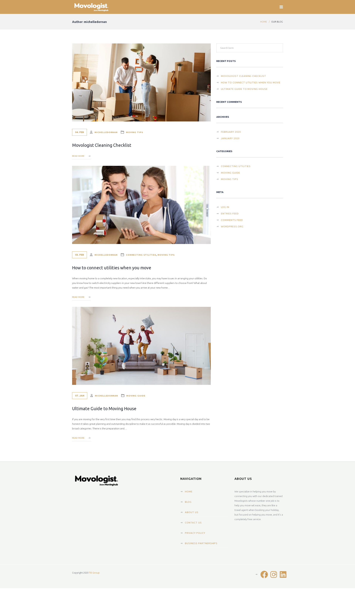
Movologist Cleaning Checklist (101, 145)
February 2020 (231, 131)
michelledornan (106, 132)
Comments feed (232, 220)
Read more (78, 156)
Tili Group (94, 572)
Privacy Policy (195, 533)
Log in (225, 207)
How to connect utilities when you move (111, 267)
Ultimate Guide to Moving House (104, 408)
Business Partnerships (201, 543)
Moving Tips (134, 132)
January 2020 (230, 138)
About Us (191, 512)
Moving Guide (135, 395)
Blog (188, 502)
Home (263, 21)
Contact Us (193, 522)
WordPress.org (232, 226)
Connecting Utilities (141, 255)
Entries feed (230, 213)
